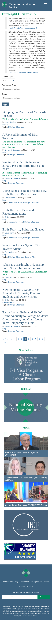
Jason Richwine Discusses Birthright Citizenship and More (25, 478)
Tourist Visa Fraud (15, 202)
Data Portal (24, 581)
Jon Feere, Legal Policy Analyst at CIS (24, 72)
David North (9, 233)
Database (26, 388)
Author (4, 94)
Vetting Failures (36, 581)
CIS (6, 217)
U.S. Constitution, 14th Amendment (23, 28)
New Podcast (26, 350)
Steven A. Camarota (12, 150)
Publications (8, 581)
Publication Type (9, 85)
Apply (5, 104)
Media (26, 427)
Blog (4, 152)
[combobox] (13, 89)
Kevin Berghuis (10, 122)
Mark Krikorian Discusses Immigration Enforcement (21, 453)
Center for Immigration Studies (16, 606)
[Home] (4, 3)
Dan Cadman (10, 197)
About (46, 581)
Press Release (8, 302)
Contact (22, 586)
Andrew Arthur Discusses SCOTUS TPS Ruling (25, 505)
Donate (30, 586)
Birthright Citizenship (16, 127)
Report (5, 124)
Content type (7, 76)
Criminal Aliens (30, 257)
